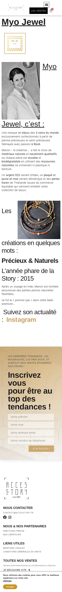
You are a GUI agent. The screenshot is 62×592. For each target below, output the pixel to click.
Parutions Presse (13, 531)
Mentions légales (14, 548)
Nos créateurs (12, 534)
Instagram (21, 319)
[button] (46, 4)
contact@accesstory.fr (18, 512)
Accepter (10, 586)
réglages (7, 580)
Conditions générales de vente (22, 551)
